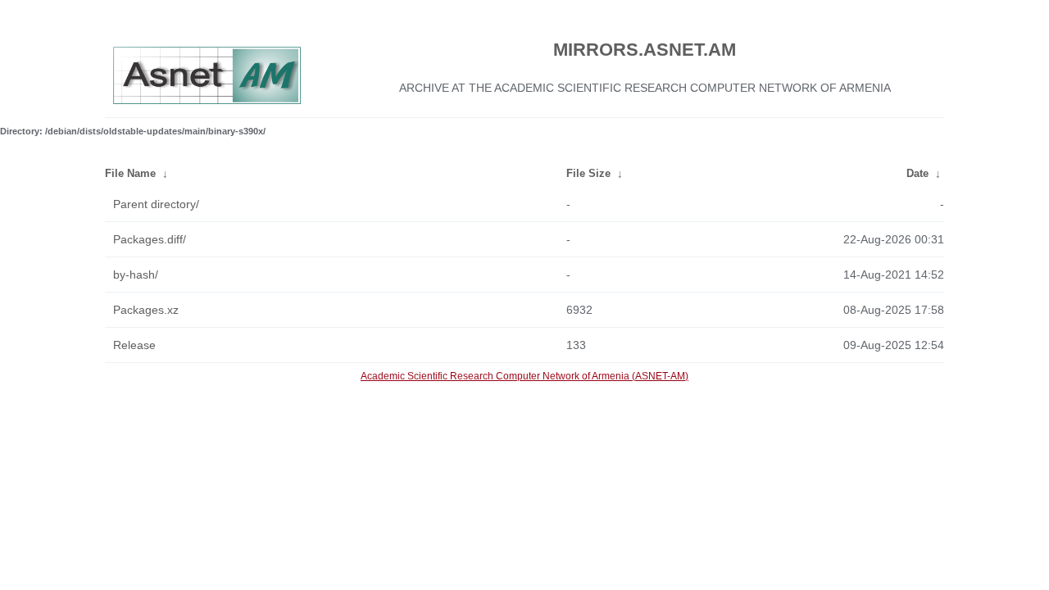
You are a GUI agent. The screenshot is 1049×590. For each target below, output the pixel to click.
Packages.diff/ (149, 239)
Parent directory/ (156, 204)
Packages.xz (146, 309)
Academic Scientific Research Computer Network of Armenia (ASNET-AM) (524, 376)
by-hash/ (135, 274)
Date (917, 173)
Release (134, 345)
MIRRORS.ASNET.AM (644, 49)
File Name (130, 173)
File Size (588, 173)
